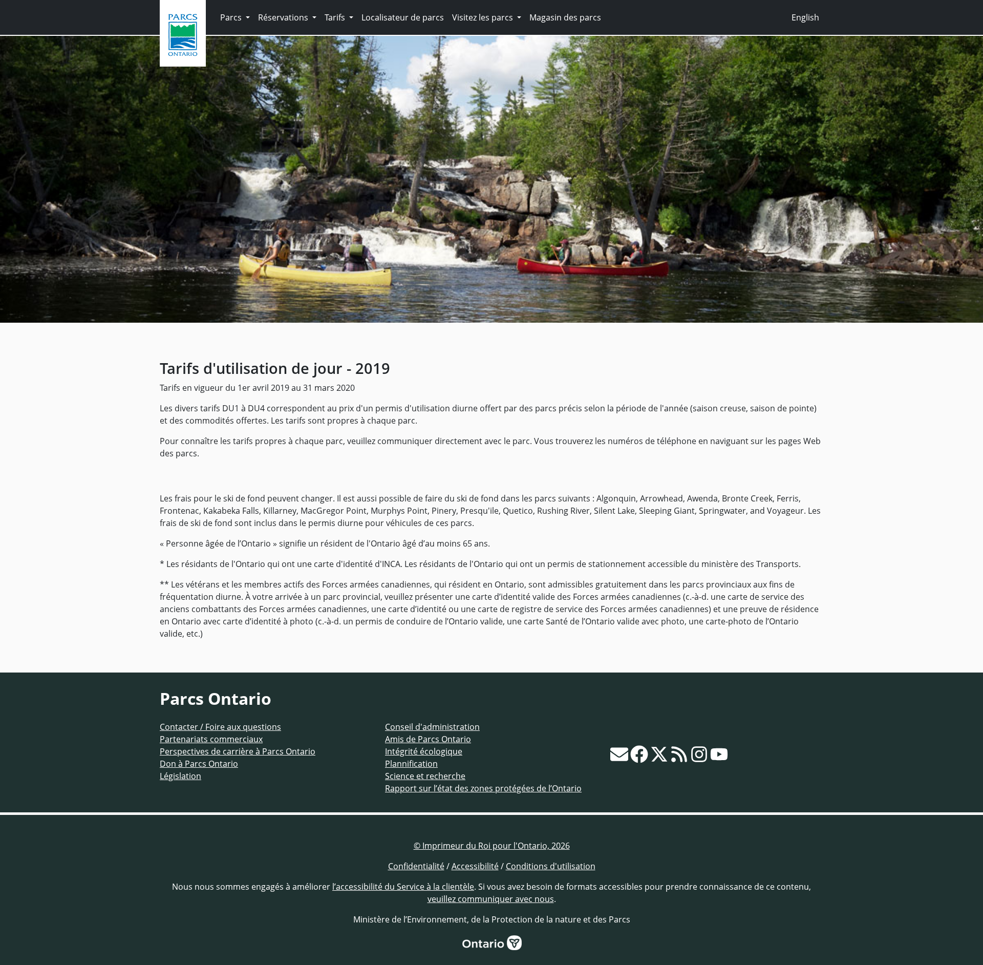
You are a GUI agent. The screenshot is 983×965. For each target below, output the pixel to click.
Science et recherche (425, 776)
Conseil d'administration (432, 726)
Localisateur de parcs (402, 17)
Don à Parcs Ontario (199, 763)
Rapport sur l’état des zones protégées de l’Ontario (483, 788)
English (805, 17)
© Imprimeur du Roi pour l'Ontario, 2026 (492, 845)
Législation (180, 776)
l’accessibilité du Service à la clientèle (403, 886)
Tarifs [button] (336, 17)
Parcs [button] (232, 17)
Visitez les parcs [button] (483, 17)
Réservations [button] (284, 17)
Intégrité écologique (423, 751)
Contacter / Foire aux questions (220, 726)
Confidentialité (416, 866)
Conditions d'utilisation (550, 866)
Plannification (411, 763)
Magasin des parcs (565, 17)
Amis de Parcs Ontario (428, 739)
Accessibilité (475, 866)
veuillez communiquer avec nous (491, 899)
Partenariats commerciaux (211, 739)
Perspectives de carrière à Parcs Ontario (237, 751)
